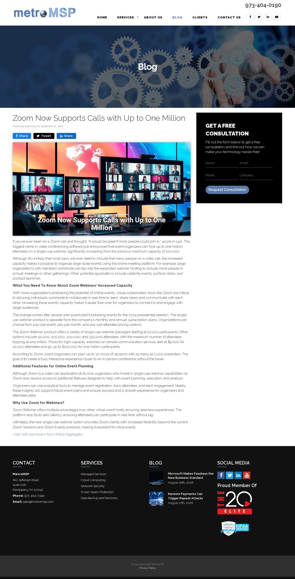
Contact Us (229, 17)
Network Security (93, 486)
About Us (153, 17)
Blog (177, 17)
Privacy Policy (147, 568)
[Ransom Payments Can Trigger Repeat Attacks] (156, 499)
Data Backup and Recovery (99, 498)
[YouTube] (246, 475)
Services (125, 17)
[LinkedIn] (238, 475)
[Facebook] (221, 475)
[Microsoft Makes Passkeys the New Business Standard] (156, 478)
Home (102, 17)
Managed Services (93, 474)
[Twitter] (229, 475)
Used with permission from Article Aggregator (48, 434)
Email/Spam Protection (97, 492)
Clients (200, 17)
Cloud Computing (93, 480)
